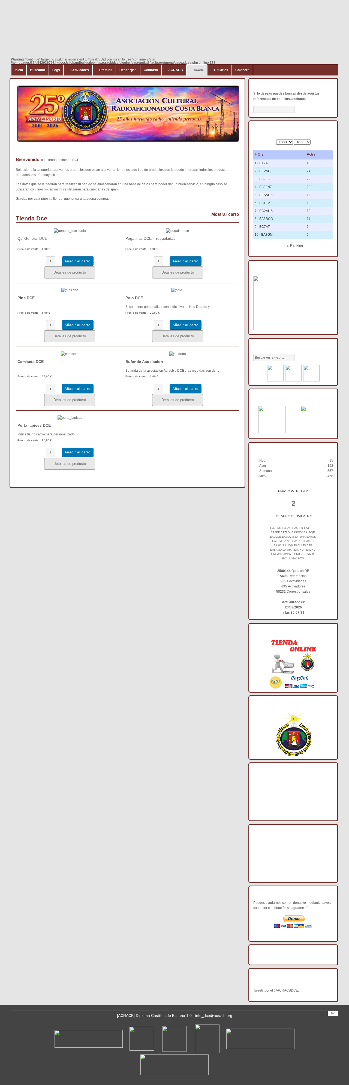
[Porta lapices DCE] (70, 418)
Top (332, 1013)
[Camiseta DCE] (70, 354)
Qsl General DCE (32, 238)
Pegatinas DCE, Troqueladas (150, 238)
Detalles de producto (69, 272)
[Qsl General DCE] (70, 231)
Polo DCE (134, 298)
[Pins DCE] (69, 290)
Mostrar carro (225, 214)
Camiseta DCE (30, 361)
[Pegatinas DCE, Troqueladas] (177, 231)
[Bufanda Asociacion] (177, 354)
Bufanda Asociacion (144, 361)
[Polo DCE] (177, 290)
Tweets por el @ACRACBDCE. (276, 990)
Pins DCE (26, 298)
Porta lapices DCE (34, 425)
